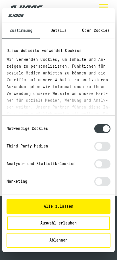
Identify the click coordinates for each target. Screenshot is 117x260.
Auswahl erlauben (58, 223)
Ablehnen (58, 240)
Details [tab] (59, 30)
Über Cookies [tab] (96, 30)
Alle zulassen (58, 206)
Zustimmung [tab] (21, 30)
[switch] (102, 146)
